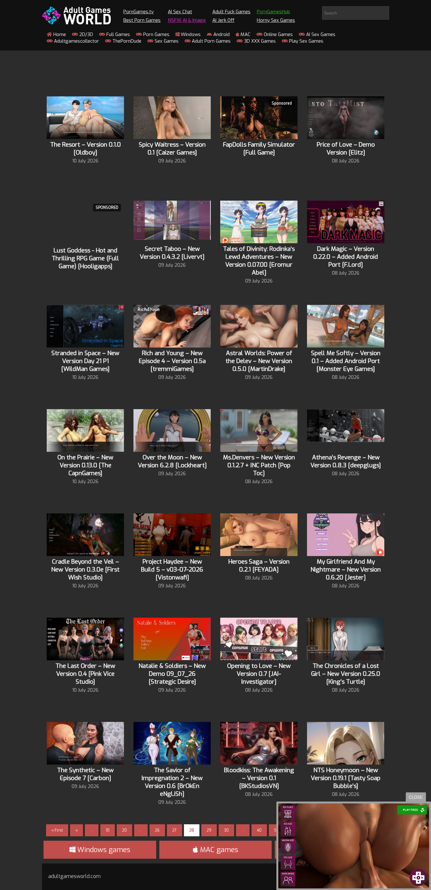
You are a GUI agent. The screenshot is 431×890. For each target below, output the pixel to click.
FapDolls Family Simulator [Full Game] (259, 148)
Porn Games (155, 34)
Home (59, 34)
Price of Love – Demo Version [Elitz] (346, 148)
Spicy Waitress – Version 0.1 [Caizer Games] (172, 148)
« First (57, 830)
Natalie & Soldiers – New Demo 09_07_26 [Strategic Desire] (172, 674)
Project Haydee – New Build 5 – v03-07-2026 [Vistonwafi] (172, 569)
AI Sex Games (320, 34)
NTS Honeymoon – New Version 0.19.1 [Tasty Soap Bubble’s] (346, 778)
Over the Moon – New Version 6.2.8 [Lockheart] (172, 461)
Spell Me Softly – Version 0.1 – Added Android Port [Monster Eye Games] (346, 361)
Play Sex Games (305, 41)
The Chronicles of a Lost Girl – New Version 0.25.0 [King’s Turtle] (345, 674)
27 (174, 830)
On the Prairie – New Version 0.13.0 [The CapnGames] (85, 465)
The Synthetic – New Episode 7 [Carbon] (85, 774)
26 (157, 830)
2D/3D (85, 34)
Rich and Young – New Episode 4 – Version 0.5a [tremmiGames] (172, 361)
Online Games (278, 34)
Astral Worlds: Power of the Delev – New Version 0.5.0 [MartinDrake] (259, 361)
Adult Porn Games (211, 41)
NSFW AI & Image (187, 20)
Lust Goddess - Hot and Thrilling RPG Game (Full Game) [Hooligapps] (85, 258)
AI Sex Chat (180, 12)
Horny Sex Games (276, 20)
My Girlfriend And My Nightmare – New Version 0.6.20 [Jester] (345, 569)
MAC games (218, 849)
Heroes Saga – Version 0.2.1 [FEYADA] (259, 565)
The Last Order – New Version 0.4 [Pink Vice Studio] (85, 674)
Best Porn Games (142, 20)
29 (209, 830)
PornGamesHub (273, 12)
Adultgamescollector (76, 41)
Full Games (117, 34)
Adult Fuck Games (231, 12)
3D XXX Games (259, 41)
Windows (190, 34)
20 (124, 830)
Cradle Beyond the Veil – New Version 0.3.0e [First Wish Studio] (85, 569)
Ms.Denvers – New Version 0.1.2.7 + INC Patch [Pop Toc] (259, 465)
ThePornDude (126, 41)
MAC (245, 34)
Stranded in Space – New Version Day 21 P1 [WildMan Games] (85, 361)
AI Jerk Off (223, 20)
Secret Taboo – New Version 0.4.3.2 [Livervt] (172, 253)
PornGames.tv (138, 12)
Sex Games (166, 41)
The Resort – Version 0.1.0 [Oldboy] (85, 148)
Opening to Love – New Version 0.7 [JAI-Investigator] (259, 674)
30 (226, 830)
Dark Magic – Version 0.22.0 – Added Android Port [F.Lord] (345, 257)
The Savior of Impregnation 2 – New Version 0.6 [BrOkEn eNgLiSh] (172, 782)
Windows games (102, 849)
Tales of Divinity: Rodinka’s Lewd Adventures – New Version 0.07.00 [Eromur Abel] (259, 260)
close (416, 797)
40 (259, 830)
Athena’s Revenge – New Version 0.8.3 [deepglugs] (345, 461)
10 (107, 830)
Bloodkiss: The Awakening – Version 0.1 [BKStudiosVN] (259, 778)
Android (221, 34)
